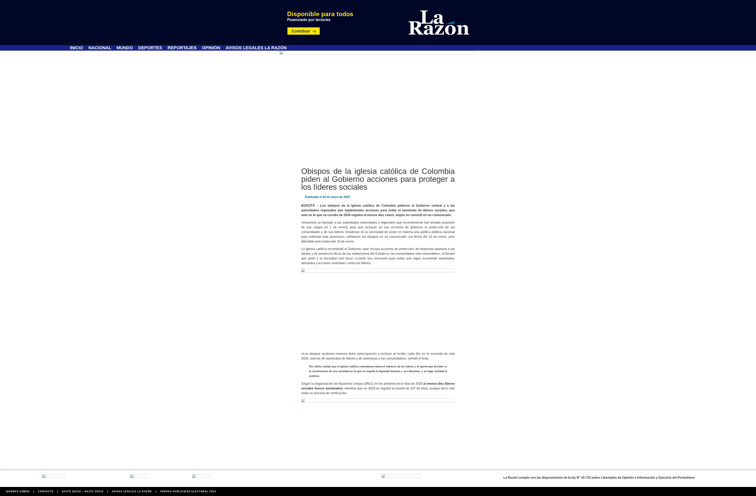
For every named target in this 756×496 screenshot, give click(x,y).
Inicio (76, 48)
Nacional (99, 48)
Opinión (211, 48)
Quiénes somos (18, 491)
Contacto (46, 491)
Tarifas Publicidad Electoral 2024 (188, 491)
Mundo (125, 48)
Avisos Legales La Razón (256, 48)
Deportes (150, 48)
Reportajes (182, 48)
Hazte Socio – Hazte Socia (83, 491)
